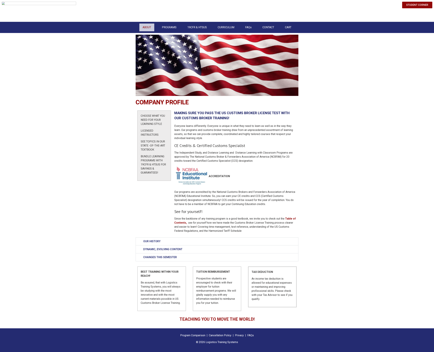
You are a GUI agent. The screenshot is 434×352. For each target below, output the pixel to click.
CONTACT (268, 27)
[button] (217, 241)
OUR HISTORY (152, 241)
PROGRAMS (169, 27)
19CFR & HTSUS (197, 27)
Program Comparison (192, 335)
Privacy (239, 335)
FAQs (248, 27)
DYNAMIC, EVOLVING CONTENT (162, 249)
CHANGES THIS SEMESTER (160, 257)
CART (288, 27)
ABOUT (147, 27)
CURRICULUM (226, 27)
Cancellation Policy (220, 335)
